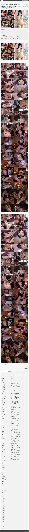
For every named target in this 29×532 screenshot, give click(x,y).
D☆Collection (3, 414)
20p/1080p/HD (3, 393)
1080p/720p (3, 385)
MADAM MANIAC (3, 449)
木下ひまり (3, 514)
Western (2, 494)
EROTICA (3, 423)
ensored (2, 422)
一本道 (2, 505)
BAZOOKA (3, 403)
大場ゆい (2, 509)
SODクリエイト (3, 479)
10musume (16, 393)
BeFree (2, 404)
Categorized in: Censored (4, 407)
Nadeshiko (3, 460)
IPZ (12, 396)
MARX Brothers (3, 451)
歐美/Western (3, 516)
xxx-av (16, 389)
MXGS (12, 398)
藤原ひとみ (3, 523)
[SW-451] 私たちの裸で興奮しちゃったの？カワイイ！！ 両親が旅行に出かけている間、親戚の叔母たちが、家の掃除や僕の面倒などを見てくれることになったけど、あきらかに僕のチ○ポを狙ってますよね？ (15, 453)
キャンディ (3, 501)
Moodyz (16, 385)
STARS (2, 481)
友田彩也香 (3, 508)
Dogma (2, 418)
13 (15, 374)
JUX (15, 396)
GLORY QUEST (3, 431)
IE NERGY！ (3, 438)
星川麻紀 (2, 512)
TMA (2, 485)
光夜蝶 (2, 507)
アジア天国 (3, 497)
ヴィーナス (3, 499)
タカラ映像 (3, 503)
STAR (19, 399)
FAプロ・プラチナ (3, 425)
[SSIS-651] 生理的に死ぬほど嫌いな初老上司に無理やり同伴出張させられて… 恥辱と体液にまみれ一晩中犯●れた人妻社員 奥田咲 (15, 415)
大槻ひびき (15, 402)
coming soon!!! (3, 413)
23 (19, 375)
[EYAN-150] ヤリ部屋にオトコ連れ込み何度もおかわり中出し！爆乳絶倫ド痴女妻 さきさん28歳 (15, 427)
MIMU (2, 454)
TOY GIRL (3, 487)
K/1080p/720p (3, 445)
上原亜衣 (12, 402)
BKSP (2, 405)
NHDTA (13, 398)
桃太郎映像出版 (3, 515)
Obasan (2, 463)
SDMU (15, 399)
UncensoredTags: (3, 490)
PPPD (11, 399)
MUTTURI (3, 459)
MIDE (16, 397)
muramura (18, 385)
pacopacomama (3, 467)
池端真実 (2, 518)
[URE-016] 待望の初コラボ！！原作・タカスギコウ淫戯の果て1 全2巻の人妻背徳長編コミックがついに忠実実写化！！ (15, 457)
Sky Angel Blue (3, 476)
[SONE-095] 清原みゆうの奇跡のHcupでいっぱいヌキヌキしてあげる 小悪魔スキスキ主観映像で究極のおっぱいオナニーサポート (15, 413)
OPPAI (16, 386)
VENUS (2, 492)
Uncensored (4, 389)
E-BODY (2, 420)
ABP (13, 394)
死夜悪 (2, 517)
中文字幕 (2, 506)
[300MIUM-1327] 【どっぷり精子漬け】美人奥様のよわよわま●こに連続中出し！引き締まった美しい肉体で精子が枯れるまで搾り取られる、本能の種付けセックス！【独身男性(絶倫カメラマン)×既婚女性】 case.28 (15, 447)
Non (15, 386)
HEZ (2, 434)
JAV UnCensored (3, 443)
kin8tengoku (13, 397)
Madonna (3, 450)
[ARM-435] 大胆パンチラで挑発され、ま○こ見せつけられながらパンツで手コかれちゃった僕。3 (15, 421)
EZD (2, 424)
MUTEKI (2, 458)
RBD (12, 399)
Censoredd (3, 411)
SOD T (2, 478)
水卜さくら (7, 364)
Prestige (2, 469)
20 (15, 375)
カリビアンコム (14, 401)
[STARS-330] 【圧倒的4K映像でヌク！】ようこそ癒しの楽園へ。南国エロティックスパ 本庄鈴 (15, 418)
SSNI (5, 364)
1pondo (2, 386)
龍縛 (2, 528)
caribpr (18, 394)
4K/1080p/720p (3, 395)
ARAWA (2, 400)
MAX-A (2, 452)
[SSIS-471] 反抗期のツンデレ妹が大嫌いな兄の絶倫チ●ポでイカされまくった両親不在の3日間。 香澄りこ (15, 436)
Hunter (2, 436)
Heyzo (2, 433)
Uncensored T (3, 489)
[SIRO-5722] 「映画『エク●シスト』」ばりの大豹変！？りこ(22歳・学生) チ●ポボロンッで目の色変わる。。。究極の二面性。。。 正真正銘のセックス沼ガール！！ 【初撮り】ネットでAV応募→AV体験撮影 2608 (15, 443)
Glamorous (12, 383)
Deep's (2, 416)
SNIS (16, 399)
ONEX (2, 465)
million (2, 453)
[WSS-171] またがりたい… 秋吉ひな (14, 458)
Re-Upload (3, 470)
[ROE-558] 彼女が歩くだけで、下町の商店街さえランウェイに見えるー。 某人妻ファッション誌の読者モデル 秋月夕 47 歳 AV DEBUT (15, 429)
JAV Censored (3, 442)
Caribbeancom (3, 406)
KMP (2, 447)
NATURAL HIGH (3, 461)
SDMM (2, 474)
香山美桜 (2, 525)
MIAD (15, 397)
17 (11, 375)
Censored (3, 364)
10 (11, 374)
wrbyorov (4, 8)
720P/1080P (3, 396)
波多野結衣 (15, 403)
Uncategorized (3, 488)
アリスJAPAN (3, 498)
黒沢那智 (2, 527)
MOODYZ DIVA (3, 456)
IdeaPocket (16, 383)
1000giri (19, 393)
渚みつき (2, 519)
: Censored (3, 380)
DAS (2, 415)
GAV (2, 429)
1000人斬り (3, 384)
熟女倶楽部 (3, 521)
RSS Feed (6, 370)
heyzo (14, 395)
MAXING (12, 385)
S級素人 (2, 483)
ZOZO (2, 496)
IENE (2, 440)
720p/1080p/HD (3, 397)
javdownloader (4, 3)
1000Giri (2, 382)
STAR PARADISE (3, 480)
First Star (2, 427)
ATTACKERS (3, 402)
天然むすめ (3, 510)
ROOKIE (2, 471)
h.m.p (2, 432)
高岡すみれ (3, 526)
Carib (15, 394)
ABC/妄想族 (3, 398)
